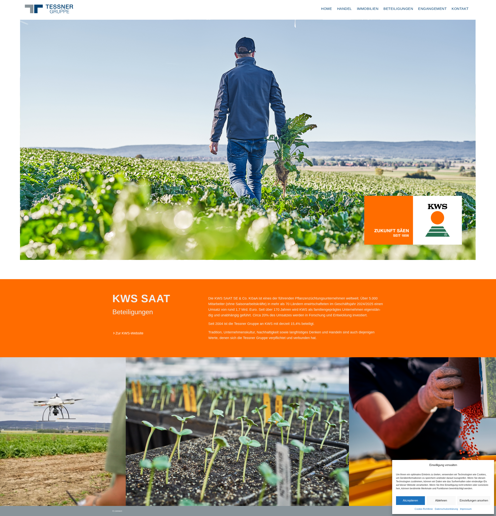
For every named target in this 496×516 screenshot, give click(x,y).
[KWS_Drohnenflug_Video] (121, 502)
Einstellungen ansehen (474, 500)
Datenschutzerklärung (446, 509)
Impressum (466, 509)
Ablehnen (441, 500)
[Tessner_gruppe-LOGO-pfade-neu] (50, 7)
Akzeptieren (410, 500)
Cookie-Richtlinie (424, 509)
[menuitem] (326, 8)
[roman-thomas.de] (344, 502)
